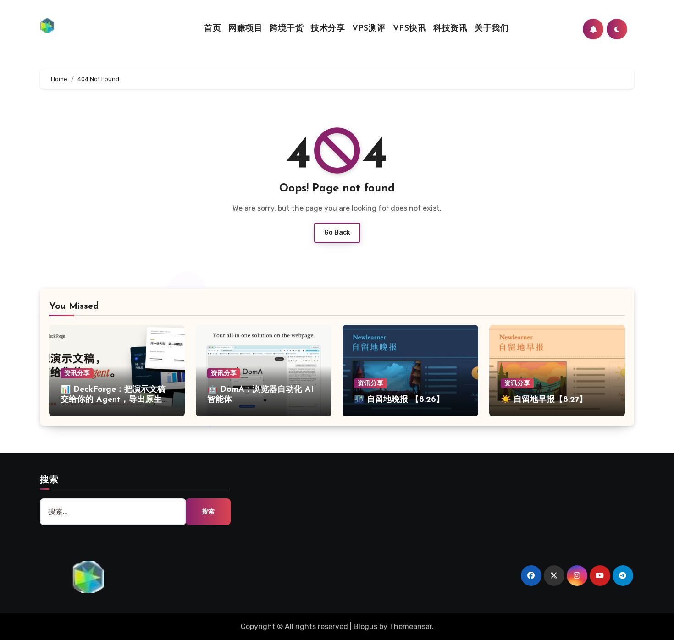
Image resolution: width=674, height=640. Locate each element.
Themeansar (410, 626)
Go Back (337, 232)
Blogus (365, 626)
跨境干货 (287, 29)
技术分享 (328, 29)
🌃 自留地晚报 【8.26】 (399, 400)
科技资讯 (450, 29)
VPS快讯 (409, 29)
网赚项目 (245, 29)
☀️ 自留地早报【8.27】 (544, 400)
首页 (212, 29)
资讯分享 (77, 373)
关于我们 (491, 29)
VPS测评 (369, 29)
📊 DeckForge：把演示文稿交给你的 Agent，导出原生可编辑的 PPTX (115, 400)
